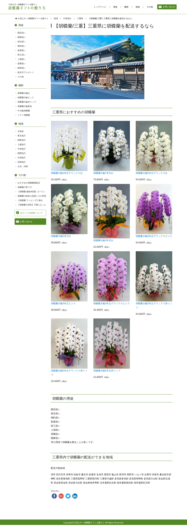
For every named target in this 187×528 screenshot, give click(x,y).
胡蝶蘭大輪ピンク (26, 97)
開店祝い (22, 33)
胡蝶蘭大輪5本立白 (61, 236)
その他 (150, 7)
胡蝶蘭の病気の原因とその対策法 (32, 197)
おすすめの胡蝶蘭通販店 (29, 183)
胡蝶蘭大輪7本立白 (103, 173)
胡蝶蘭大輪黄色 (25, 106)
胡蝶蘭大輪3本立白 (103, 240)
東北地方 (22, 135)
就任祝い (22, 41)
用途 (115, 7)
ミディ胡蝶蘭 (24, 115)
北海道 (21, 131)
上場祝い (22, 59)
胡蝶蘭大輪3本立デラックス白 (67, 173)
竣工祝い (22, 55)
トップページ (100, 7)
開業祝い (22, 37)
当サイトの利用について (31, 213)
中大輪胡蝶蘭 (24, 110)
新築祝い (22, 50)
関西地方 (22, 153)
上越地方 (22, 144)
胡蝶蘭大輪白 (24, 93)
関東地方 (22, 140)
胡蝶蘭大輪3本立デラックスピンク (111, 303)
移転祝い (22, 46)
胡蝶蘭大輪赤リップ (27, 102)
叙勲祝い (22, 68)
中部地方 (22, 149)
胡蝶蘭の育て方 (25, 187)
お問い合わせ (169, 7)
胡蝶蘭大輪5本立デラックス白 (151, 173)
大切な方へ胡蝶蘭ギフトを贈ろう (22, 4)
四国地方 (22, 162)
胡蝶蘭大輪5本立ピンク (63, 303)
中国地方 (22, 157)
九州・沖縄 (23, 166)
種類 (126, 7)
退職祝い (22, 63)
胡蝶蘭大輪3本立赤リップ (106, 370)
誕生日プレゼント (26, 72)
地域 (138, 7)
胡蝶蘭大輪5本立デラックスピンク (154, 236)
